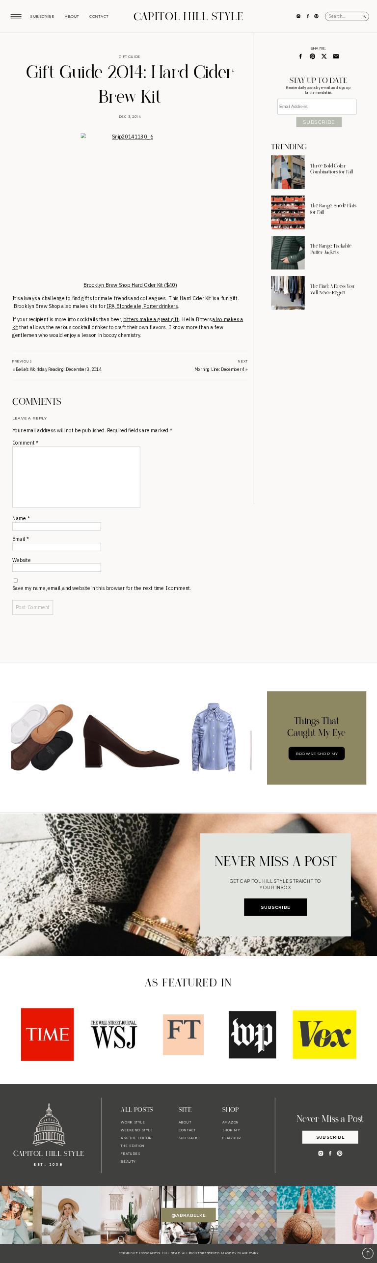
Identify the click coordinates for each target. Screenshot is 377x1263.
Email (20, 539)
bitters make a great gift (151, 319)
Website (21, 560)
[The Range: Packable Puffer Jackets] (287, 252)
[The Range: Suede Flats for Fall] (287, 212)
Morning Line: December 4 (219, 369)
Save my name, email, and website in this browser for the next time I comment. (101, 588)
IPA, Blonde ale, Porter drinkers (142, 306)
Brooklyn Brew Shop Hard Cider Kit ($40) (130, 284)
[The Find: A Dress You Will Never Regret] (287, 292)
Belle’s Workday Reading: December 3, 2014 (59, 369)
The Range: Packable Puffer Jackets (330, 249)
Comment (25, 443)
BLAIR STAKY (248, 1253)
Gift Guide (129, 56)
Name (20, 518)
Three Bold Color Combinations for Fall (331, 169)
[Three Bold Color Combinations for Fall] (287, 172)
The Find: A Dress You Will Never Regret (332, 290)
